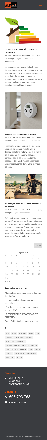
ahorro (14, 333)
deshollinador (20, 341)
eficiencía (25, 345)
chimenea (9, 337)
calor (37, 333)
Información (9, 61)
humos (37, 349)
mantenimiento (31, 353)
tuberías (19, 357)
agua (7, 333)
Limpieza (9, 353)
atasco (31, 333)
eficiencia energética (13, 345)
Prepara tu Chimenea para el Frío (20, 134)
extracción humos (12, 349)
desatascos (10, 341)
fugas (30, 349)
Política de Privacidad (32, 436)
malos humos (19, 353)
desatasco (28, 337)
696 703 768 (19, 397)
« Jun (7, 281)
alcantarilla (22, 333)
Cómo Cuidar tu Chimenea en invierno (22, 321)
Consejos (17, 58)
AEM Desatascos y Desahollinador (21, 55)
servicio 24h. (10, 357)
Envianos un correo (17, 403)
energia (34, 345)
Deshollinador (27, 58)
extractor (23, 349)
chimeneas (19, 337)
